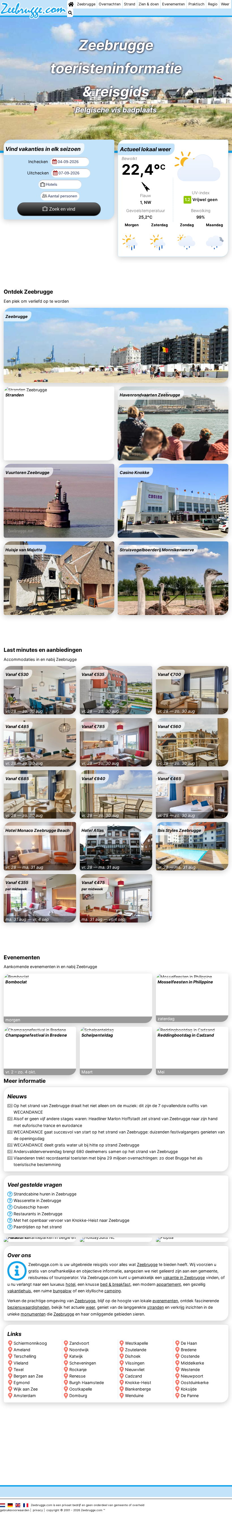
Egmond (22, 1382)
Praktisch (196, 4)
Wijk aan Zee (26, 1389)
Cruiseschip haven (31, 1207)
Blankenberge (138, 1389)
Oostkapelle (80, 1389)
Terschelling (25, 1356)
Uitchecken (38, 172)
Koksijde (189, 1389)
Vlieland (21, 1363)
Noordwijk (79, 1349)
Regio (213, 4)
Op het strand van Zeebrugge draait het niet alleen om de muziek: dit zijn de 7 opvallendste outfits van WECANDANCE (110, 1109)
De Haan (189, 1343)
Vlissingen (134, 1363)
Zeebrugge (86, 4)
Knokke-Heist (138, 1382)
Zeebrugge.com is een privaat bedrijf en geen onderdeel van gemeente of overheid (87, 1505)
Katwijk (76, 1356)
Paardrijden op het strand (38, 1226)
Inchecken (38, 161)
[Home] (71, 4)
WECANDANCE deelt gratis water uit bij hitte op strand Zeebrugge (76, 1145)
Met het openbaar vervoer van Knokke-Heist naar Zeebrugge (71, 1220)
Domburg (78, 1395)
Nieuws (17, 1096)
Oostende (190, 1356)
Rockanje (78, 1369)
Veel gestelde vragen (34, 1184)
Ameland (22, 1349)
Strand (129, 4)
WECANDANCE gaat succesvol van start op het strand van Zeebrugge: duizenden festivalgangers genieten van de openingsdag (119, 1135)
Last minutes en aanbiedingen (43, 649)
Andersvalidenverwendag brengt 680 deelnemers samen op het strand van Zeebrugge (96, 1151)
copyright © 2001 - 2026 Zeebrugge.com (74, 1510)
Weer (225, 4)
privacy (38, 1510)
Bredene (188, 1349)
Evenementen (173, 4)
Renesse (77, 1376)
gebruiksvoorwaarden (14, 1510)
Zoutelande (135, 1349)
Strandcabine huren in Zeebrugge (45, 1194)
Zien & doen (149, 4)
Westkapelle (136, 1343)
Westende (190, 1369)
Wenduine (134, 1395)
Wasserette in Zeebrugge (37, 1200)
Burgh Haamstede (86, 1382)
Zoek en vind (62, 209)
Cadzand (133, 1376)
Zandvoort (79, 1343)
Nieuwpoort (192, 1376)
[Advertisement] (116, 273)
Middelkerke (192, 1363)
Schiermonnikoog (30, 1343)
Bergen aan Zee (28, 1376)
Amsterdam (25, 1395)
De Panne (190, 1395)
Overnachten (110, 4)
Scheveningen (82, 1363)
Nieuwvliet (135, 1369)
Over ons (19, 1255)
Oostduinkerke (195, 1382)
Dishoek (133, 1356)
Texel (18, 1369)
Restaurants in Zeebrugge (38, 1213)
